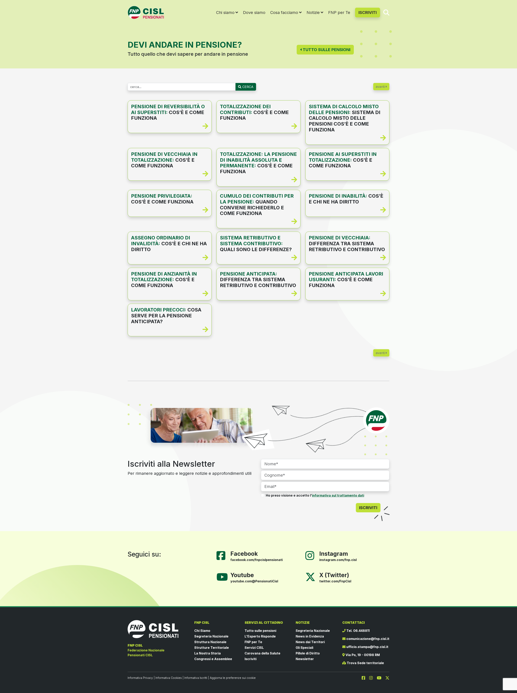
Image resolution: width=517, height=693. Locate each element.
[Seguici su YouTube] (223, 577)
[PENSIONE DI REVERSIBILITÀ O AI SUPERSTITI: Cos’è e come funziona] (169, 126)
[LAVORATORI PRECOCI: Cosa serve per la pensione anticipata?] (169, 329)
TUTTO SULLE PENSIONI (326, 49)
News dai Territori (310, 642)
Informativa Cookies (169, 677)
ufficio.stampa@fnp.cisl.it (367, 647)
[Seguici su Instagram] (311, 555)
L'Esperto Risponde (260, 636)
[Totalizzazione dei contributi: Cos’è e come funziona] (258, 126)
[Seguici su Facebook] (222, 555)
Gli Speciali (304, 648)
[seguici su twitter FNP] (387, 678)
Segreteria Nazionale (211, 636)
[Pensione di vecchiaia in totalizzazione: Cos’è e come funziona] (169, 173)
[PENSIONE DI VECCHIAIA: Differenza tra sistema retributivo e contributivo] (347, 257)
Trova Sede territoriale (365, 663)
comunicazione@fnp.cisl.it (367, 639)
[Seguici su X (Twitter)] (310, 577)
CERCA (247, 87)
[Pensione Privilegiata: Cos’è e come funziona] (169, 210)
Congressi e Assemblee (213, 659)
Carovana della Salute (262, 653)
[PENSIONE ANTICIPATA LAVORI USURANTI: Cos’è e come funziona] (347, 293)
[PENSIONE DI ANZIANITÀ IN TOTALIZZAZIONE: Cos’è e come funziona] (169, 293)
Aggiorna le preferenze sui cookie (233, 677)
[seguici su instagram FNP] (372, 678)
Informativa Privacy (140, 677)
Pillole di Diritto (308, 653)
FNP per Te (339, 12)
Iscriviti (250, 659)
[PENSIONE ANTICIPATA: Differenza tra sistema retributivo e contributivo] (258, 293)
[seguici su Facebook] (365, 678)
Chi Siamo (202, 631)
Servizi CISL (254, 648)
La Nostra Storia (207, 653)
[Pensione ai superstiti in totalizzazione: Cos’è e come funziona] (347, 173)
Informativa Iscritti (195, 677)
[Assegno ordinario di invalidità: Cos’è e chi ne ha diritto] (169, 257)
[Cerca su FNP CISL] (386, 12)
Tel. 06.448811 (358, 631)
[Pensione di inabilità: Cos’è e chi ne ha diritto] (347, 210)
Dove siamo (254, 12)
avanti (381, 87)
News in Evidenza (310, 636)
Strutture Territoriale (211, 648)
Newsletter (305, 659)
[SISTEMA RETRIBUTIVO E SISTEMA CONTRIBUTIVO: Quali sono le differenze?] (258, 257)
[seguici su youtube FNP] (381, 678)
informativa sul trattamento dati (338, 495)
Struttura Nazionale (210, 642)
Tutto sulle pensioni (260, 631)
